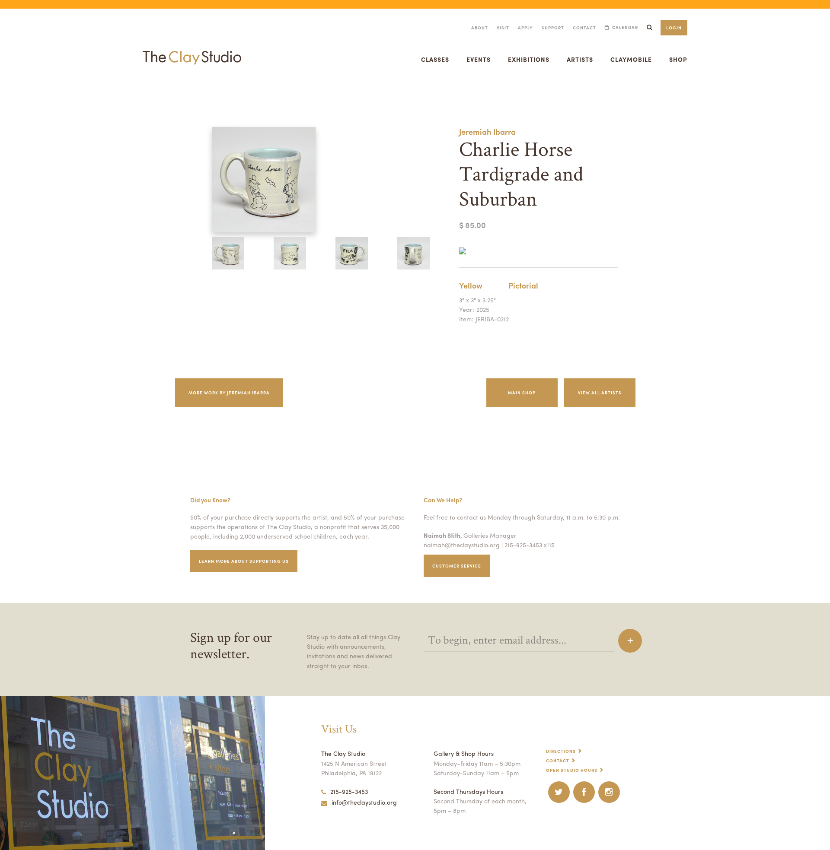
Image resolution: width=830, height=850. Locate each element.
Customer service (456, 566)
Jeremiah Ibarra (487, 131)
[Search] (649, 27)
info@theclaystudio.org (364, 802)
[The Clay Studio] (192, 49)
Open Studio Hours (571, 770)
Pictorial (523, 285)
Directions (561, 751)
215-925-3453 (349, 791)
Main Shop (522, 393)
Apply (525, 27)
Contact (584, 27)
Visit (503, 27)
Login (674, 28)
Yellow (470, 285)
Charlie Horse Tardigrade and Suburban (34, 92)
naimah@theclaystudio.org (462, 544)
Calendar (625, 27)
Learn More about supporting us (244, 561)
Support (553, 27)
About (479, 27)
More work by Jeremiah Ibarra (229, 393)
